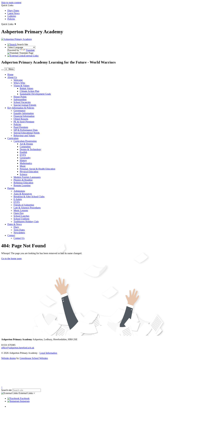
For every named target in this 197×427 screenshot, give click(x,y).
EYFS (23, 155)
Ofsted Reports (21, 119)
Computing (25, 146)
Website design (8, 358)
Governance (19, 110)
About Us (12, 77)
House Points (20, 96)
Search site (6, 390)
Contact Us (19, 238)
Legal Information (48, 353)
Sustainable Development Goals (35, 94)
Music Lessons (21, 210)
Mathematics (26, 163)
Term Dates (19, 230)
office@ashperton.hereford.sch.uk (17, 347)
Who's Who (19, 83)
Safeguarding (20, 99)
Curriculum (12, 138)
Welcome (18, 80)
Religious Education (23, 182)
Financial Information (24, 116)
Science (23, 174)
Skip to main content (11, 2)
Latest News (13, 13)
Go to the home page (11, 258)
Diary (16, 227)
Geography (25, 157)
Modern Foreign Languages (27, 177)
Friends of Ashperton (24, 205)
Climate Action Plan (29, 91)
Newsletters (19, 232)
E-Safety (18, 199)
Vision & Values (21, 85)
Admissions (19, 191)
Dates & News (14, 224)
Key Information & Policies (20, 107)
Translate (30, 50)
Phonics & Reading (23, 180)
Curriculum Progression (25, 141)
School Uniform (21, 218)
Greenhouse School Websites (34, 358)
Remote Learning (22, 185)
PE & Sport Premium (24, 121)
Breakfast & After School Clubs (29, 196)
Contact (11, 235)
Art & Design (26, 144)
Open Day (19, 213)
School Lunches (21, 216)
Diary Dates (13, 10)
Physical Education (29, 171)
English (23, 152)
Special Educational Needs (27, 132)
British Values (26, 88)
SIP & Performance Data (26, 130)
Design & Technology (30, 149)
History (23, 160)
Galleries (11, 16)
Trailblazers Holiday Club (26, 221)
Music (23, 166)
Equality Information (24, 113)
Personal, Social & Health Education (37, 169)
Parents (10, 188)
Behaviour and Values (24, 135)
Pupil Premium (21, 127)
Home (10, 74)
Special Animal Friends (25, 105)
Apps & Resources (23, 193)
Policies (11, 19)
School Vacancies (22, 102)
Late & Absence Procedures (27, 207)
